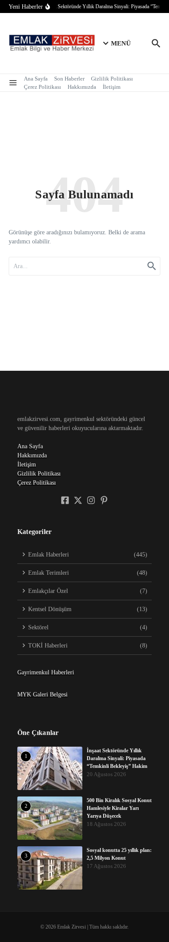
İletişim (111, 87)
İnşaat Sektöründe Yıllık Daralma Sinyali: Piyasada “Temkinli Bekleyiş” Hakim (117, 758)
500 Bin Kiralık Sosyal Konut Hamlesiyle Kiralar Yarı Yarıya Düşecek (119, 808)
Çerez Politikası (42, 87)
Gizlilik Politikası (112, 78)
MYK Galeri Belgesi (42, 694)
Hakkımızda (82, 87)
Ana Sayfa (36, 78)
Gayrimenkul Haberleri (45, 672)
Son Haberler (69, 78)
